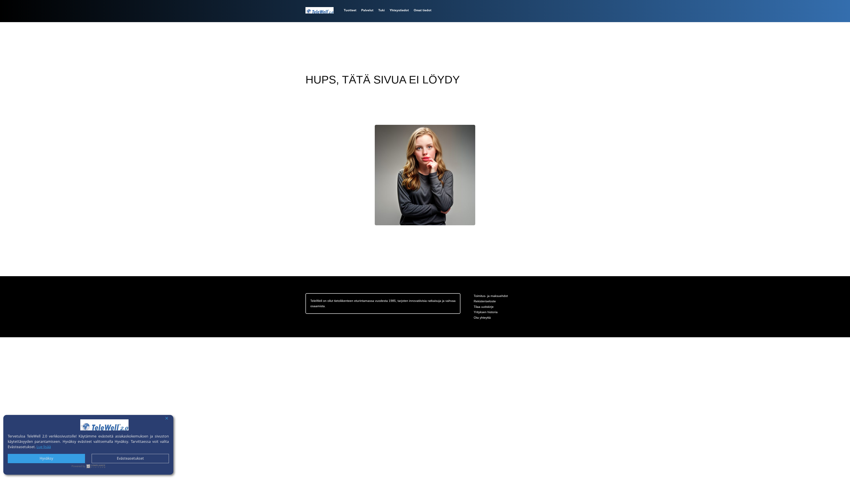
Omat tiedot (422, 10)
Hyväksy (46, 458)
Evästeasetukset (130, 458)
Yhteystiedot (399, 10)
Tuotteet (350, 10)
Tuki (381, 10)
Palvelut (367, 10)
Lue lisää (44, 446)
